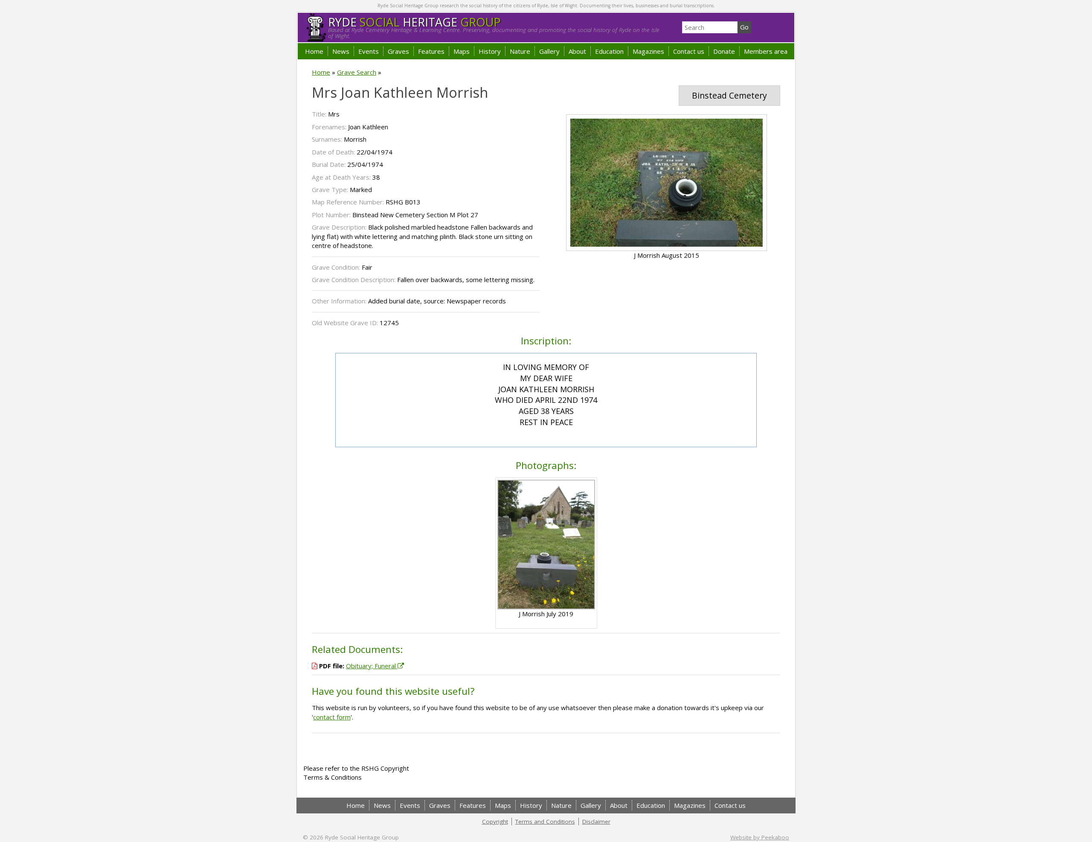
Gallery (549, 51)
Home (314, 51)
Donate (724, 51)
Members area (765, 51)
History (490, 51)
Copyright (495, 821)
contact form (332, 717)
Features (431, 51)
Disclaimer (596, 821)
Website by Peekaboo (759, 837)
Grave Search (356, 72)
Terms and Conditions (545, 821)
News (340, 51)
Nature (520, 51)
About (577, 51)
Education (609, 51)
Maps (461, 51)
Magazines (648, 51)
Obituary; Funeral (372, 665)
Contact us (688, 51)
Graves (398, 51)
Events (368, 51)
